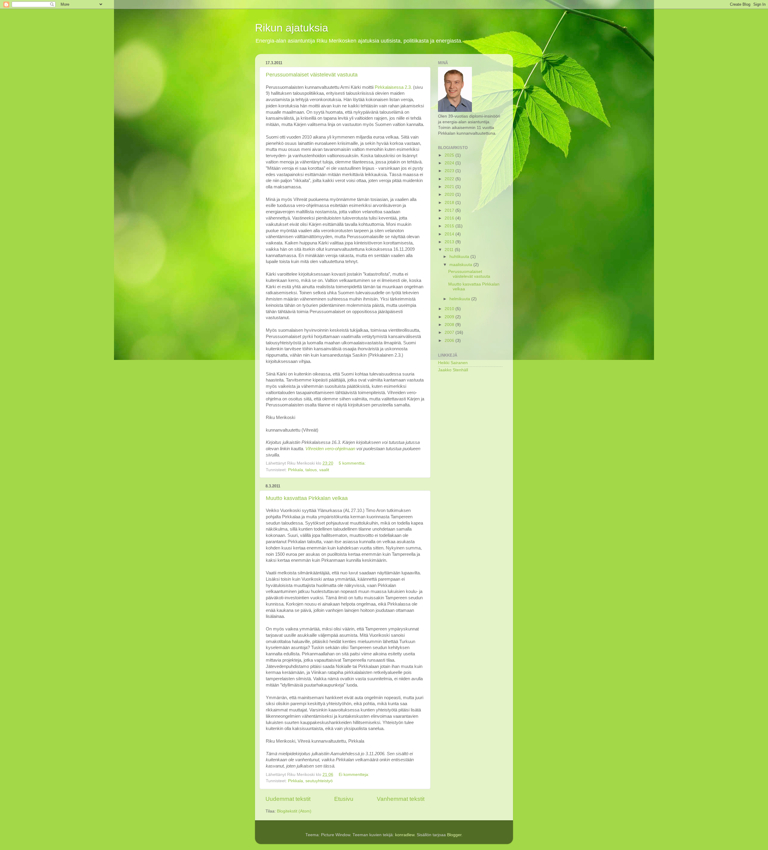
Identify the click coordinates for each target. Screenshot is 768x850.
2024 (450, 163)
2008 (450, 324)
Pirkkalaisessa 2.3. (393, 87)
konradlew (404, 835)
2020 (450, 194)
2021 (450, 186)
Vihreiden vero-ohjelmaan (330, 448)
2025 (450, 155)
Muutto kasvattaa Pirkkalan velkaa (307, 498)
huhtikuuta (459, 256)
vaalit (324, 470)
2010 (450, 309)
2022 (450, 179)
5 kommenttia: (353, 463)
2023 (450, 171)
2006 (450, 340)
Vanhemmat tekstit (400, 799)
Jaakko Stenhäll (453, 370)
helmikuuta (460, 299)
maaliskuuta (461, 264)
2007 (450, 332)
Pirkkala (295, 470)
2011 (450, 249)
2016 (450, 218)
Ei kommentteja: (354, 774)
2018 (450, 202)
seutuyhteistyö (319, 781)
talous (311, 470)
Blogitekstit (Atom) (294, 811)
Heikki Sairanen (453, 363)
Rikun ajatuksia (291, 28)
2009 (450, 317)
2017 (450, 210)
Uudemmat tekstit (288, 799)
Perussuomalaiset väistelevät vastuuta (312, 75)
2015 (450, 226)
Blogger (454, 835)
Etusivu (343, 799)
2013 (450, 242)
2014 (450, 234)
